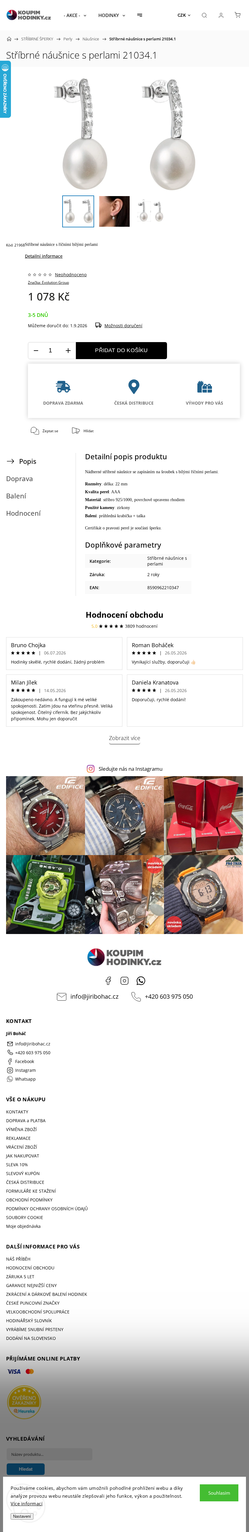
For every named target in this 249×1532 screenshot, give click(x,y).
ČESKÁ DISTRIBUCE (25, 1182)
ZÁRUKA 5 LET (20, 1276)
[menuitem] (75, 15)
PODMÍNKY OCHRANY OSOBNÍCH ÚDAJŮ (47, 1208)
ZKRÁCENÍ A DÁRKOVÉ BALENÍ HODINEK (46, 1294)
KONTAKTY (17, 1112)
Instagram (124, 980)
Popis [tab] (27, 461)
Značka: (48, 282)
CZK (182, 15)
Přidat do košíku (121, 350)
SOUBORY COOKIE (24, 1217)
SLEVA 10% (17, 1164)
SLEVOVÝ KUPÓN (23, 1173)
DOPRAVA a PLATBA (26, 1120)
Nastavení (22, 1516)
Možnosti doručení (123, 325)
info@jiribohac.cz (94, 996)
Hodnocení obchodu (124, 614)
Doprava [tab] (19, 478)
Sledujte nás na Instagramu (130, 768)
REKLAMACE (18, 1138)
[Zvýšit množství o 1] (68, 351)
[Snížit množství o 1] (35, 351)
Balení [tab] (16, 496)
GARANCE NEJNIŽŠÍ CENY (31, 1285)
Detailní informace (44, 256)
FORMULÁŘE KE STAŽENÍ (31, 1191)
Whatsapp (140, 980)
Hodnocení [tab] (23, 513)
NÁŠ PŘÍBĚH (18, 1259)
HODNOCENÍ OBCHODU (30, 1268)
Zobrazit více (124, 738)
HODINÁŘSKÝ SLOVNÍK (29, 1320)
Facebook (108, 980)
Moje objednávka (23, 1226)
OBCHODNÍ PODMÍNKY (29, 1200)
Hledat (25, 1469)
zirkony (123, 507)
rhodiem (177, 500)
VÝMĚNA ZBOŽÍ (21, 1129)
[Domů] (9, 39)
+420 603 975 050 (169, 996)
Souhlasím (219, 1493)
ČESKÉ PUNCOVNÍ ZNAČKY (33, 1303)
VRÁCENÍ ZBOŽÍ (21, 1147)
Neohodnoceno (71, 275)
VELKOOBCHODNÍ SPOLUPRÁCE (38, 1312)
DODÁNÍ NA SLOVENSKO (31, 1338)
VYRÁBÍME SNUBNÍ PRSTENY (34, 1329)
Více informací (27, 1503)
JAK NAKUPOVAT (22, 1156)
